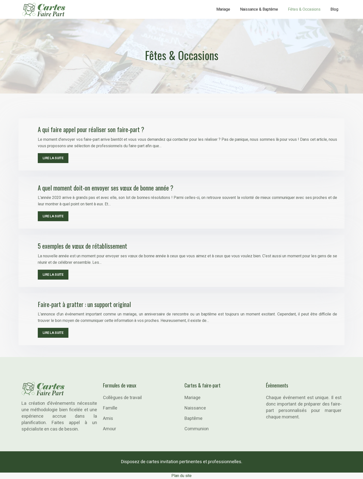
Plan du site (181, 476)
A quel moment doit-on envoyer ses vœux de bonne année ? (105, 187)
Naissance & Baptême (259, 9)
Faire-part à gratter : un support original (84, 304)
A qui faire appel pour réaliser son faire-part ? (91, 129)
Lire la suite (53, 158)
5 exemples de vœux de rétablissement (82, 245)
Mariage (223, 9)
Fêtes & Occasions (304, 9)
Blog (334, 9)
